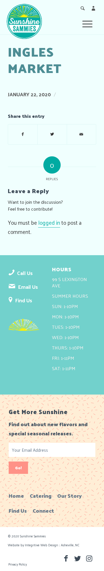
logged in (49, 222)
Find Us (23, 300)
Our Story (69, 495)
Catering (40, 495)
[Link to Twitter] (77, 558)
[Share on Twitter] (52, 134)
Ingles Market (35, 59)
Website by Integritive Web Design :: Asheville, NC (43, 545)
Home (16, 495)
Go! (18, 467)
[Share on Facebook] (22, 134)
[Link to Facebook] (66, 558)
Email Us (28, 286)
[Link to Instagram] (89, 558)
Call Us (25, 273)
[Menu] (90, 22)
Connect (43, 510)
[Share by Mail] (81, 134)
